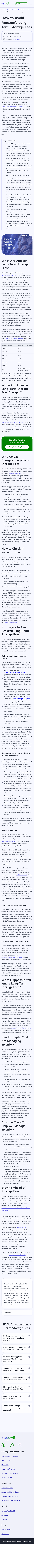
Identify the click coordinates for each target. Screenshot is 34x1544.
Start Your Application (21, 3)
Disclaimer (5, 1534)
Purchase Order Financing (10, 1473)
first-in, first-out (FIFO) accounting (13, 422)
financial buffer (21, 1227)
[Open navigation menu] (30, 4)
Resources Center (7, 1488)
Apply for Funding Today (17, 447)
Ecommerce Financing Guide (11, 1500)
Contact (4, 1519)
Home (3, 9)
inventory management (9, 841)
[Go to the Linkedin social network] (20, 1445)
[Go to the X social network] (12, 1445)
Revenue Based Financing (10, 1456)
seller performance (11, 622)
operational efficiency (15, 473)
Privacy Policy (6, 1529)
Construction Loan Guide (10, 1496)
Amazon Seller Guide (23, 9)
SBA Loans (5, 1465)
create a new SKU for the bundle (12, 957)
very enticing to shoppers (22, 699)
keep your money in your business (12, 107)
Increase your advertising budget (14, 672)
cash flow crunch (21, 875)
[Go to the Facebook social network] (3, 1445)
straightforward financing (17, 1255)
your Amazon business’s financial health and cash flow (16, 1209)
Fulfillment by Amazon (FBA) (11, 275)
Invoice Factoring (7, 1477)
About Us (5, 1515)
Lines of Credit (6, 1460)
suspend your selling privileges (21, 1028)
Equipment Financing (8, 1469)
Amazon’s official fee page (14, 338)
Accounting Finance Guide (10, 1492)
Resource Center (11, 9)
